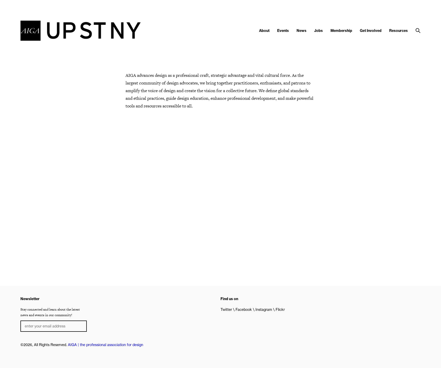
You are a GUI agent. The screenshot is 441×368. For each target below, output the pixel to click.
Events (283, 30)
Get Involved (371, 30)
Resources (398, 30)
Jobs (318, 30)
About (264, 30)
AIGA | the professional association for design (105, 344)
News (302, 30)
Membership (341, 30)
